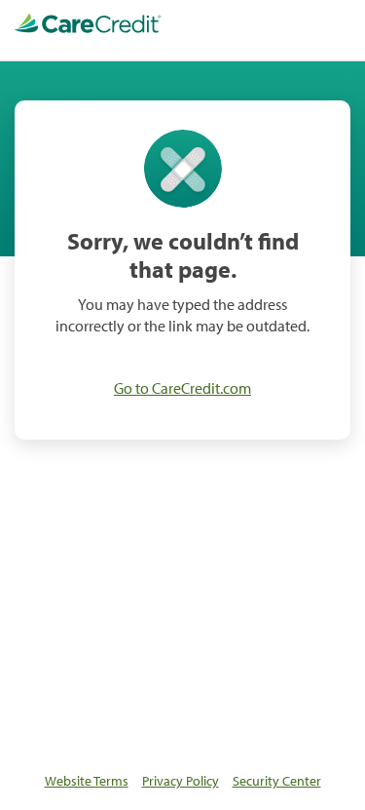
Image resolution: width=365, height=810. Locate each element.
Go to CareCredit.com (182, 388)
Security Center (277, 781)
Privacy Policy (180, 781)
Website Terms (86, 781)
